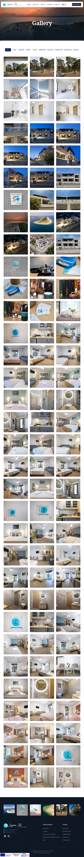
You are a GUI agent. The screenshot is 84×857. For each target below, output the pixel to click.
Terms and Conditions (49, 834)
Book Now (76, 4)
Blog (44, 840)
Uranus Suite (66, 840)
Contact (57, 4)
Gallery (49, 4)
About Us (36, 4)
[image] (9, 810)
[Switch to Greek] (65, 4)
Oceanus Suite (67, 831)
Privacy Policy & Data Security (51, 837)
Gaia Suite (65, 828)
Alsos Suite (66, 837)
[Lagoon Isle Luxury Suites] (12, 4)
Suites (43, 4)
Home (29, 4)
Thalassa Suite (67, 834)
